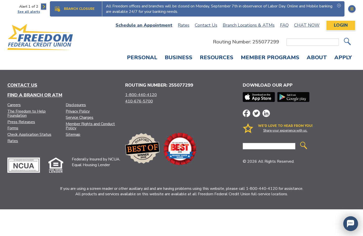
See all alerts (29, 12)
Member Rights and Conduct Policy (90, 126)
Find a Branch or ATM (34, 95)
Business (178, 58)
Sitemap (73, 134)
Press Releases (21, 122)
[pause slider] (352, 9)
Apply (343, 58)
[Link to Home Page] (40, 38)
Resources (216, 58)
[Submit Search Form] (347, 42)
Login (341, 25)
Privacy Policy (78, 111)
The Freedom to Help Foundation (26, 113)
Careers (14, 105)
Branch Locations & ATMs (249, 25)
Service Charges (79, 117)
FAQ (284, 25)
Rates (183, 25)
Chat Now (307, 25)
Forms (12, 128)
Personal (142, 58)
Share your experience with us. (285, 130)
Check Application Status (29, 134)
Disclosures (76, 105)
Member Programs (270, 58)
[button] (350, 223)
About (317, 58)
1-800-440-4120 (141, 95)
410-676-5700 (139, 101)
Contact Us (206, 25)
